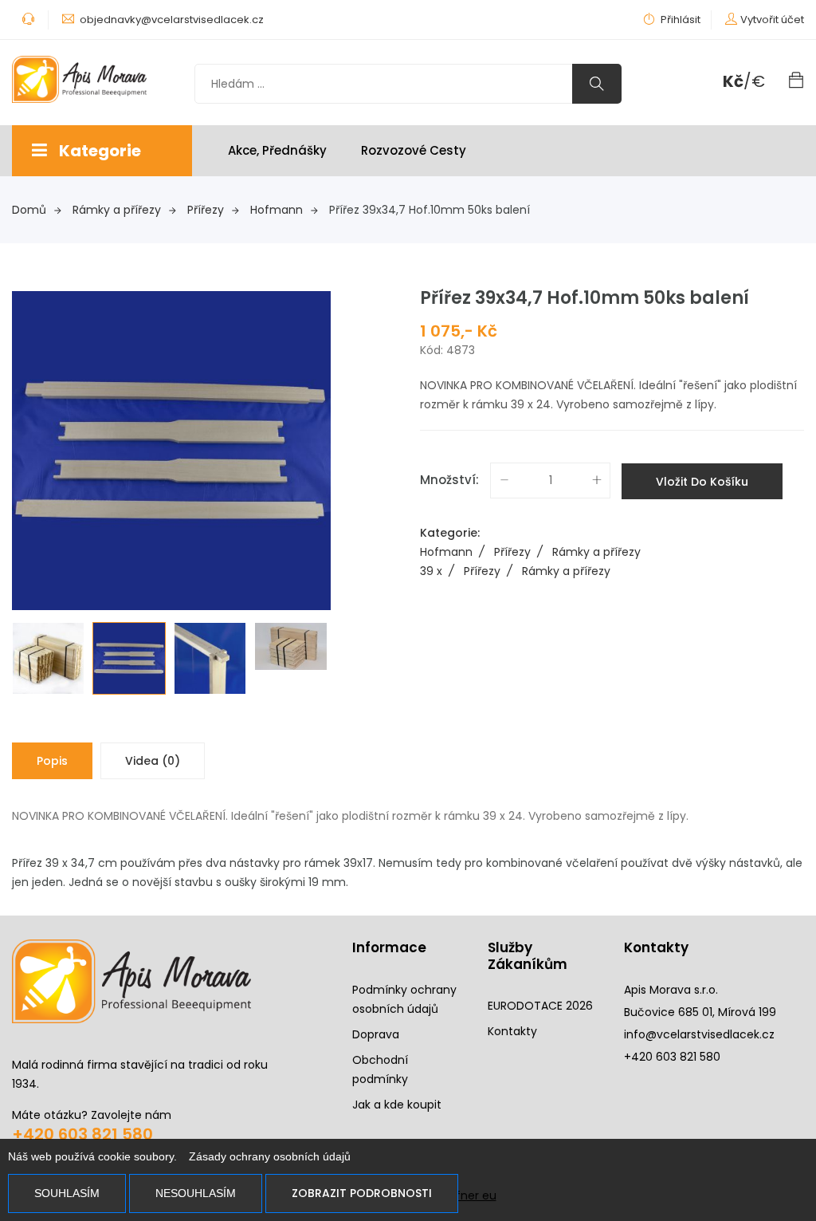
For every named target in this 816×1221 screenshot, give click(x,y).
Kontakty (512, 1031)
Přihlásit (679, 19)
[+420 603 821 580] (29, 19)
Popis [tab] (52, 761)
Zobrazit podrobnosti (362, 1193)
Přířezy (205, 210)
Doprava (375, 1034)
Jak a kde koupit (396, 1105)
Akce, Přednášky (277, 150)
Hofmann (276, 210)
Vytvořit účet (772, 19)
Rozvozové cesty (413, 150)
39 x (437, 571)
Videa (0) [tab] (152, 761)
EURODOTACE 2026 (540, 1006)
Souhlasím (67, 1193)
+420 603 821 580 (82, 1134)
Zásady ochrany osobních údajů (270, 1156)
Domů (29, 210)
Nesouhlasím (195, 1193)
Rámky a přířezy (117, 210)
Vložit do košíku (702, 482)
